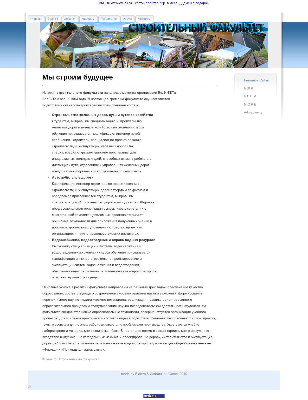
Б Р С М (250, 96)
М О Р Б (250, 104)
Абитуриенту (253, 112)
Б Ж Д (248, 88)
